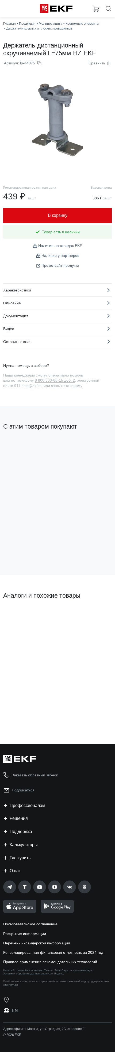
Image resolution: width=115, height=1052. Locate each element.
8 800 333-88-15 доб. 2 (55, 380)
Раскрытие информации (24, 934)
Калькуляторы (24, 844)
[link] (9, 887)
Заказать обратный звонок (35, 775)
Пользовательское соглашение (30, 924)
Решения (19, 818)
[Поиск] (108, 9)
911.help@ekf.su (28, 385)
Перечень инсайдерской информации (36, 943)
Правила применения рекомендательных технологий (50, 962)
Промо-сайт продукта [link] (60, 265)
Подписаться (24, 549)
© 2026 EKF (12, 1035)
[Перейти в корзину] (96, 8)
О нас (15, 870)
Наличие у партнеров (60, 255)
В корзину (24, 718)
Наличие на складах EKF (60, 245)
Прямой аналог (18, 614)
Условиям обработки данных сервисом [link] (28, 973)
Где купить (20, 858)
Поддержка (21, 831)
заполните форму (66, 385)
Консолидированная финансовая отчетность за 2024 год (53, 952)
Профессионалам (27, 805)
